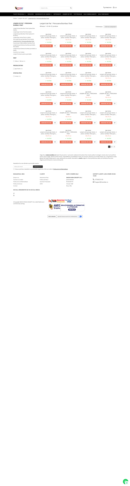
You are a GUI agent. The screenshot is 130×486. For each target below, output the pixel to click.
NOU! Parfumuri (103, 14)
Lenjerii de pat (67, 14)
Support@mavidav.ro (101, 182)
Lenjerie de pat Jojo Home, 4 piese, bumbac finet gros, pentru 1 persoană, (108, 133)
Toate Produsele (19, 14)
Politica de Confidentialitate (60, 169)
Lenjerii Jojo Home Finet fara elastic (22, 32)
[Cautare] (71, 8)
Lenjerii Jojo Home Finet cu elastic (22, 37)
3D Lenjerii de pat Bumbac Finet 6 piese (23, 39)
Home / (15, 18)
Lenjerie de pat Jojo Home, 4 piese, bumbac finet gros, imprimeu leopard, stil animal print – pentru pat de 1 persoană (68, 36)
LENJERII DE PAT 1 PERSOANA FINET (88, 94)
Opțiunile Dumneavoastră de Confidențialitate (67, 216)
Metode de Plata (44, 177)
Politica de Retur (44, 179)
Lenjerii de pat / (23, 18)
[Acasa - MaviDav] (22, 8)
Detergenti (57, 14)
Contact (15, 186)
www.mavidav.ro (51, 155)
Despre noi (16, 177)
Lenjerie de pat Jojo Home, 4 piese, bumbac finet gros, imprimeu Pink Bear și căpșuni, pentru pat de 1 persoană (48, 56)
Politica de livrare (17, 184)
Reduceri (31, 14)
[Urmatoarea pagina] (114, 147)
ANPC (41, 184)
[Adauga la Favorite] (55, 45)
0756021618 (99, 179)
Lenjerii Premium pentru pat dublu (22, 54)
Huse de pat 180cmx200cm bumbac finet (24, 43)
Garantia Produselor (45, 181)
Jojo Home (17, 68)
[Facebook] (13, 193)
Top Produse (78, 14)
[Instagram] (13, 195)
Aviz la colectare (52, 216)
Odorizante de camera (43, 14)
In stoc (16, 76)
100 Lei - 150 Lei (19, 61)
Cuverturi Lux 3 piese (18, 52)
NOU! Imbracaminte (90, 14)
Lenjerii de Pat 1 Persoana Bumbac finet (23, 41)
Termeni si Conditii (18, 179)
